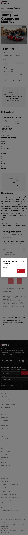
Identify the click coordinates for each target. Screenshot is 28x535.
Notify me (20, 271)
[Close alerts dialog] (24, 261)
